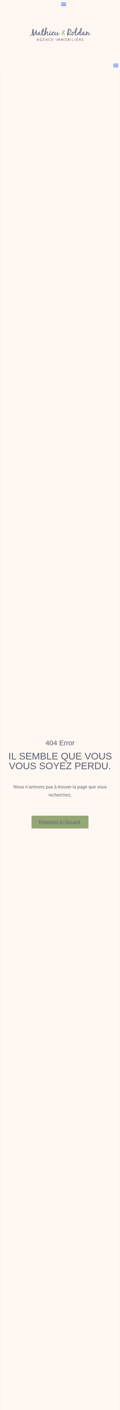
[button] (63, 4)
